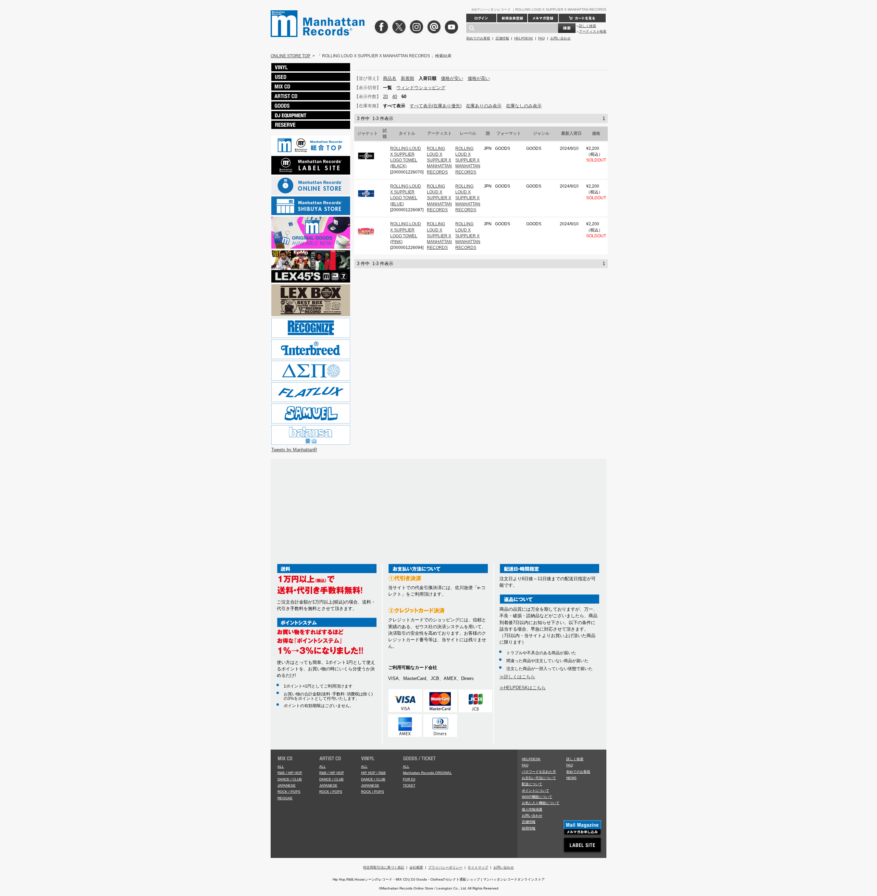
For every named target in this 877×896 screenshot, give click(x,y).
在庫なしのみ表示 (524, 105)
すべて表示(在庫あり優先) (435, 105)
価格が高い (479, 78)
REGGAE (285, 798)
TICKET (409, 785)
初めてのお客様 (478, 38)
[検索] (567, 28)
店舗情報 (502, 38)
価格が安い (452, 78)
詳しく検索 (587, 26)
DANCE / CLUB (289, 779)
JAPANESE (286, 785)
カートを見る (582, 18)
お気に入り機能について (540, 803)
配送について (532, 784)
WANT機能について (537, 797)
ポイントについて (535, 790)
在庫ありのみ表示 (484, 105)
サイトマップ (478, 867)
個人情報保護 (532, 809)
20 (385, 96)
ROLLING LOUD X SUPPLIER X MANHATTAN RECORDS (439, 160)
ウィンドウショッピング (420, 87)
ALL (280, 766)
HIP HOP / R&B (373, 773)
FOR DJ (409, 779)
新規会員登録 (512, 18)
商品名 (389, 78)
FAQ (541, 38)
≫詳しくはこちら (517, 676)
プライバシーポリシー (445, 867)
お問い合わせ (560, 38)
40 (394, 96)
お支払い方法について (539, 778)
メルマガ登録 (543, 18)
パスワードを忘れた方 (539, 772)
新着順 (407, 78)
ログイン (481, 18)
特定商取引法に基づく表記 (383, 867)
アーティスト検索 (592, 31)
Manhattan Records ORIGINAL (427, 773)
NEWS (571, 778)
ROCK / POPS (288, 791)
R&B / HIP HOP (289, 773)
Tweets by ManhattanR (294, 449)
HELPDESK (523, 38)
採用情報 (528, 828)
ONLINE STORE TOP (290, 56)
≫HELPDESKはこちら (522, 687)
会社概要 (416, 867)
